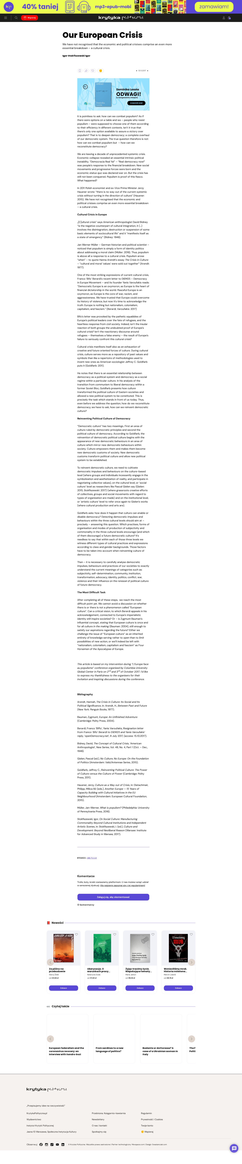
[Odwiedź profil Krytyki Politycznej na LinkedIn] (63, 1144)
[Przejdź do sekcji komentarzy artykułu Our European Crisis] (93, 71)
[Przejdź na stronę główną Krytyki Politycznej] (47, 1090)
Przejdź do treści (14, 6)
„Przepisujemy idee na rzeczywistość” (46, 1105)
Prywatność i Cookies (152, 1119)
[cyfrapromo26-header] (121, 7)
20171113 (92, 858)
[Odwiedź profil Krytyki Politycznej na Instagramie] (46, 1144)
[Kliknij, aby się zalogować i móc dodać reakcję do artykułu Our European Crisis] (100, 71)
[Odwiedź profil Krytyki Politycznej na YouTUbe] (57, 1144)
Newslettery (98, 1119)
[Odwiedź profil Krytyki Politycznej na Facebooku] (41, 1144)
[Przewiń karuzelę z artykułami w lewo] (50, 1038)
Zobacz (63, 988)
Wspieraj (32, 18)
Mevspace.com (138, 1144)
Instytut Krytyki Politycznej (40, 1125)
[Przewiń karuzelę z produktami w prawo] (191, 962)
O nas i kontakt (99, 1125)
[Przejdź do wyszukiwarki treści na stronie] (16, 17)
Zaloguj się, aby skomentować (113, 897)
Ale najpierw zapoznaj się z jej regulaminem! (122, 885)
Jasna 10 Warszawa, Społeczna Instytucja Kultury (51, 1131)
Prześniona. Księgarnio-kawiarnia (109, 1113)
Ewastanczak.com (159, 1144)
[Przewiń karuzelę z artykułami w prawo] (191, 1038)
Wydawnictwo (34, 1119)
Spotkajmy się (99, 1131)
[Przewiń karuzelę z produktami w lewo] (50, 962)
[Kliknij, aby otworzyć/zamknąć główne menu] (5, 17)
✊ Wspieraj (147, 1131)
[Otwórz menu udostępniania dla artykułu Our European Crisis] (86, 71)
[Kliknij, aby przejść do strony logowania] (223, 17)
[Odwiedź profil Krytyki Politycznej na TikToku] (52, 1144)
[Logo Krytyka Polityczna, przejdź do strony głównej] (121, 18)
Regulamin (146, 1113)
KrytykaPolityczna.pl (37, 1113)
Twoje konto (147, 1125)
